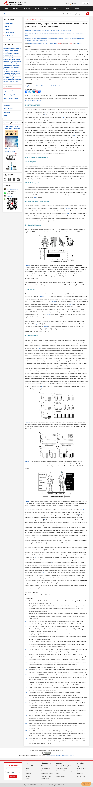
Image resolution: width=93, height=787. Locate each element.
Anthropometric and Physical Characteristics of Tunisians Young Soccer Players (11, 67)
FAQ (5, 115)
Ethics (43, 766)
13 (51, 383)
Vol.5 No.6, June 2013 (36, 19)
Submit (76, 9)
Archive (7, 29)
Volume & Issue (60, 776)
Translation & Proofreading (64, 771)
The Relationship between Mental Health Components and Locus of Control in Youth (12, 79)
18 (43, 549)
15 (84, 509)
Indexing (7, 39)
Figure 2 (42, 296)
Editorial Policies (45, 768)
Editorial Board (9, 32)
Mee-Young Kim (57, 30)
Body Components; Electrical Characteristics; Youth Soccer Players (44, 86)
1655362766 (10, 196)
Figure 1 (36, 197)
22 (26, 738)
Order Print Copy (9, 108)
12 (39, 348)
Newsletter (7, 105)
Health (27, 19)
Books (37, 9)
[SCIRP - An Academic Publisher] (15, 3)
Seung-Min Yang (30, 30)
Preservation (81, 771)
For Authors (44, 771)
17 (44, 520)
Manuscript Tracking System (64, 766)
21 (26, 731)
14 (41, 386)
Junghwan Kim (67, 30)
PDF (46, 43)
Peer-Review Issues (46, 773)
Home (6, 9)
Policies (80, 763)
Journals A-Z (29, 766)
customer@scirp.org (12, 189)
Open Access (81, 766)
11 (72, 340)
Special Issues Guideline (11, 98)
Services (65, 9)
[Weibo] (18, 179)
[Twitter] (5, 179)
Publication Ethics (82, 768)
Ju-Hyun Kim (48, 30)
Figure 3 (45, 326)
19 (35, 557)
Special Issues (45, 778)
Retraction (80, 773)
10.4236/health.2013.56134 (36, 43)
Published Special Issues (11, 95)
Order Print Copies (61, 768)
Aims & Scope (9, 23)
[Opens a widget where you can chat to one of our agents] (86, 784)
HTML (51, 43)
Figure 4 (43, 572)
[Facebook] (9, 179)
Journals (26, 9)
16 (79, 515)
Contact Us (7, 112)
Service (59, 763)
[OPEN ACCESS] (71, 3)
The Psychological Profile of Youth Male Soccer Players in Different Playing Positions (11, 73)
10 (85, 145)
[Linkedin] (14, 179)
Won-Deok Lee (39, 30)
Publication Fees (10, 35)
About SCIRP (46, 763)
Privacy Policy (81, 776)
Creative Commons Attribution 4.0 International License (60, 755)
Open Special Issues (10, 91)
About (55, 9)
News (46, 9)
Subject (28, 768)
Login (86, 3)
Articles (15, 9)
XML (55, 43)
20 (51, 562)
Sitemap (28, 773)
